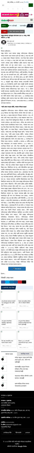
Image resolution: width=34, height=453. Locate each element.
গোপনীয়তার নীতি (7, 432)
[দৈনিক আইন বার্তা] (7, 20)
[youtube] (25, 9)
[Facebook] (3, 282)
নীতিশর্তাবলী (18, 432)
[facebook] (6, 9)
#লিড (11, 31)
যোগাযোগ (27, 432)
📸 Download (17, 268)
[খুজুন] (31, 5)
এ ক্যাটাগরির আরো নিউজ (8, 287)
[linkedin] (20, 9)
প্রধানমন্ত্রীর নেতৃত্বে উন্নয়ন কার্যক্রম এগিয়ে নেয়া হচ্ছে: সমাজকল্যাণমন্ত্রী (22, 369)
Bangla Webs (22, 446)
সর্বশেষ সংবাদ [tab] (9, 354)
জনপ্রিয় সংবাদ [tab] (25, 354)
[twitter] (10, 9)
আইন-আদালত (16, 31)
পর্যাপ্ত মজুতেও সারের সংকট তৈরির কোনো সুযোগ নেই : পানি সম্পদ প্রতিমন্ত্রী (23, 360)
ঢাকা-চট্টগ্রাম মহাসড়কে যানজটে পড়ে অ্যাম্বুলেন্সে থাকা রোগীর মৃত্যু (8, 302)
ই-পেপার (26, 2)
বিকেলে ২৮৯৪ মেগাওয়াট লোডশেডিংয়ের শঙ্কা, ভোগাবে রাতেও (25, 342)
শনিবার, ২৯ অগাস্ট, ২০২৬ (6, 307)
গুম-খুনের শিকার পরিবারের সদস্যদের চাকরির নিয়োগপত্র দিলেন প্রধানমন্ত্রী (24, 322)
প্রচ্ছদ (4, 31)
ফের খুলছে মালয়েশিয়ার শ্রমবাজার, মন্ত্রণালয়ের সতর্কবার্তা (6, 322)
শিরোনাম (21, 31)
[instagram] (15, 9)
